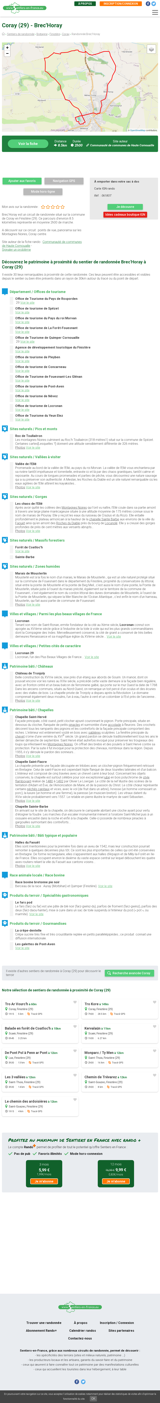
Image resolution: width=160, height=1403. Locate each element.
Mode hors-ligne (43, 191)
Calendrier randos (82, 1330)
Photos (20, 447)
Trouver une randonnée (43, 1323)
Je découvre (125, 207)
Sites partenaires (121, 1330)
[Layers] (151, 49)
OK (93, 1398)
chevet (20, 736)
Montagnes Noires (74, 507)
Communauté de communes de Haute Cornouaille (122, 145)
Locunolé (111, 523)
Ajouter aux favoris (22, 181)
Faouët (20, 523)
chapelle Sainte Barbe (104, 519)
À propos (85, 3)
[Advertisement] (80, 164)
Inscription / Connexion (117, 1323)
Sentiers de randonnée (20, 34)
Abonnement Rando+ (41, 1330)
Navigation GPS (64, 181)
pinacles (74, 725)
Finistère (55, 34)
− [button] (7, 53)
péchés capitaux (38, 789)
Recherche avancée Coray (131, 973)
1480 (49, 781)
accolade (114, 725)
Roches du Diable (68, 523)
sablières (94, 732)
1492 (59, 781)
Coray (65, 34)
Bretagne (41, 34)
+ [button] (7, 47)
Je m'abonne (44, 1181)
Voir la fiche (28, 144)
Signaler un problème (16, 249)
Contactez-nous (80, 1338)
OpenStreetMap (137, 130)
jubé (107, 777)
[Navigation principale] (155, 12)
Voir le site (27, 302)
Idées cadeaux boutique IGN (125, 214)
